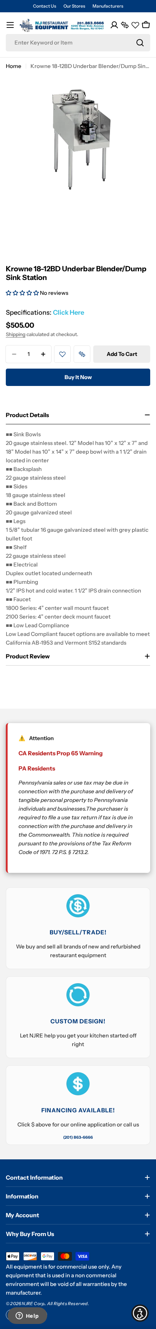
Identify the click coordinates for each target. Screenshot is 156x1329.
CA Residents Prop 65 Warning (61, 753)
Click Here (68, 313)
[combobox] (78, 42)
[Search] (140, 42)
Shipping (15, 334)
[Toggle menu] (10, 25)
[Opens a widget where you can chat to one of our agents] (27, 1316)
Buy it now (78, 377)
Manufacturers (108, 6)
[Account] (114, 25)
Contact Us (44, 6)
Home (13, 66)
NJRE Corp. (33, 1303)
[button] (23, 292)
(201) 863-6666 (78, 1137)
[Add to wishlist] (62, 354)
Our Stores (74, 6)
